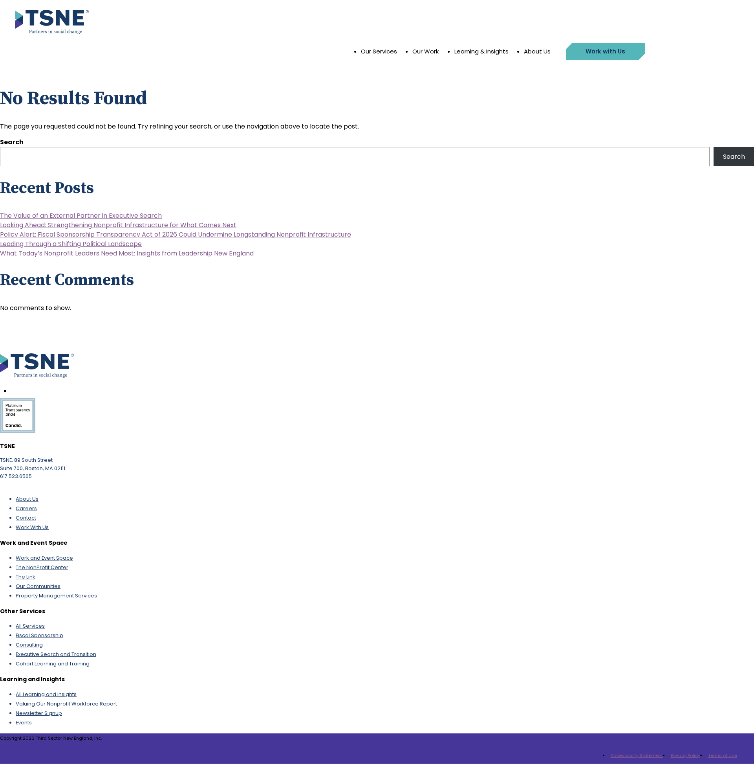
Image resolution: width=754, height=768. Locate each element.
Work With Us (32, 527)
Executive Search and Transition (56, 654)
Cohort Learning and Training (53, 663)
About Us (537, 51)
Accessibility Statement (637, 755)
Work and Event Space (44, 558)
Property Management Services (56, 595)
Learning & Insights (481, 51)
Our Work (425, 51)
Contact (26, 518)
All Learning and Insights (46, 694)
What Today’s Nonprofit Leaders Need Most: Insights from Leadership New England (128, 253)
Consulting (29, 645)
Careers (26, 508)
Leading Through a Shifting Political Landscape (71, 243)
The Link (25, 577)
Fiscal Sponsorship (39, 635)
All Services (30, 626)
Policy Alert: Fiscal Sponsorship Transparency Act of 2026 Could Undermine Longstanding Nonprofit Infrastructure (175, 234)
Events (24, 722)
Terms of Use (722, 755)
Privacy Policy (685, 755)
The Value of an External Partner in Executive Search (81, 215)
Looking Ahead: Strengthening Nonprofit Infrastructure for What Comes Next (118, 225)
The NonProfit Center (42, 567)
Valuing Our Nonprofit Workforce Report (66, 703)
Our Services (379, 51)
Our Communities (38, 586)
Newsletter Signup (39, 713)
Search (12, 142)
